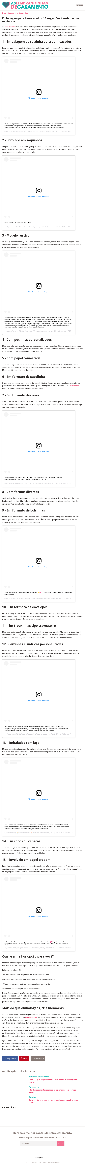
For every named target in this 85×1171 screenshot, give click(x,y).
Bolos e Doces (24, 13)
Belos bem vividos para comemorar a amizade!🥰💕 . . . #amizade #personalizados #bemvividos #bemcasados (38, 593)
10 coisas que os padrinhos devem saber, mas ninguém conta (53, 1081)
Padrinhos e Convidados (39, 1077)
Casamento (12, 13)
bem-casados (10, 26)
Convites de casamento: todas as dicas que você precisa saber (53, 1101)
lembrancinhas (31, 1017)
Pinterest (46, 1157)
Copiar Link (39, 1058)
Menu (79, 5)
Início (4, 13)
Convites (32, 1097)
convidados (74, 386)
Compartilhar (11, 1058)
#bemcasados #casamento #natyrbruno (18, 223)
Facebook (33, 1157)
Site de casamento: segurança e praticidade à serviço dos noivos (54, 1091)
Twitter (51, 1157)
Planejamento (35, 1087)
